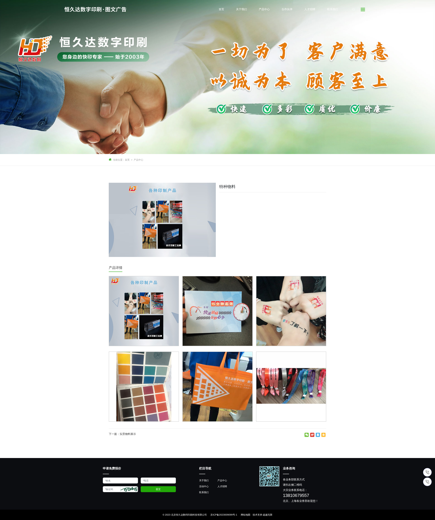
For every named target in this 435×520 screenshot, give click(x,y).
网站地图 (245, 514)
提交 (158, 489)
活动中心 (204, 486)
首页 (127, 159)
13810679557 (296, 495)
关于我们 (204, 480)
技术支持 (257, 514)
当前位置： (119, 159)
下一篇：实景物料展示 (122, 434)
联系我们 (204, 492)
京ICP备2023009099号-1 (223, 514)
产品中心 (138, 159)
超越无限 (267, 514)
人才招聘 (222, 486)
